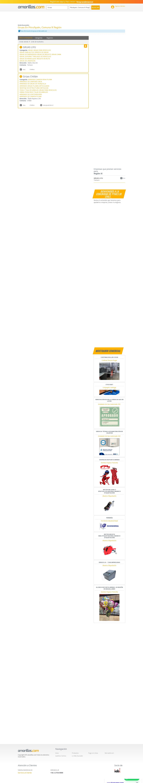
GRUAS (30, 50)
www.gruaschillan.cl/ (48, 105)
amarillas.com (31, 7)
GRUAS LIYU (98, 178)
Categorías (38, 38)
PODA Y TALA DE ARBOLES (29, 90)
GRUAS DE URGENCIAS (27, 61)
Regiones (50, 38)
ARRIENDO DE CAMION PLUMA (30, 96)
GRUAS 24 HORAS (26, 56)
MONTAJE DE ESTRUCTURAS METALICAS (34, 88)
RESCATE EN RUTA (43, 59)
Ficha (124, 178)
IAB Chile (117, 770)
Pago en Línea (93, 753)
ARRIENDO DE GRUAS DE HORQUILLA (33, 84)
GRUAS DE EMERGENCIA (28, 54)
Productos (75, 753)
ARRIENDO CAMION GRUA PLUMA (40, 79)
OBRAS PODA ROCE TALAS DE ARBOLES (34, 92)
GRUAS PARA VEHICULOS (42, 50)
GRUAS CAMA (56, 54)
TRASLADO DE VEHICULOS (41, 56)
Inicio (57, 753)
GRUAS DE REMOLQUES (28, 59)
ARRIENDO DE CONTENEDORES (31, 94)
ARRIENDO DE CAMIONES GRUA (31, 82)
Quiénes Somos (60, 756)
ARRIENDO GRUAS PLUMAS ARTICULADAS (34, 86)
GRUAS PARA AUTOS (27, 52)
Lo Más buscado (77, 756)
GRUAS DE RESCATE (44, 54)
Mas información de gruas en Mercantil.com (34, 31)
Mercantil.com (109, 753)
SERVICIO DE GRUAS (42, 52)
